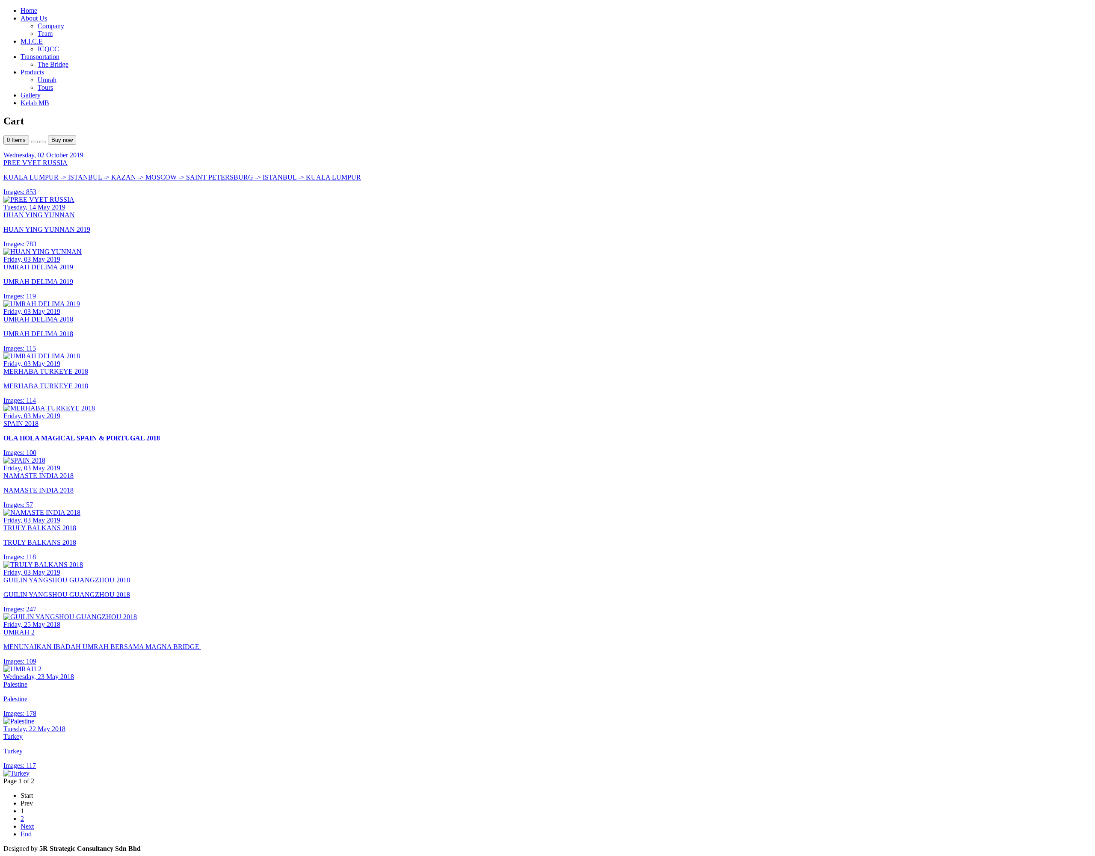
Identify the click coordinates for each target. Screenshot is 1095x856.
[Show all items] (34, 142)
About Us (34, 18)
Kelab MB (35, 102)
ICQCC (48, 49)
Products (32, 72)
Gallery (31, 95)
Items (16, 140)
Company (51, 26)
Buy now (62, 140)
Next (27, 826)
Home (29, 10)
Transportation (40, 56)
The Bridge (53, 64)
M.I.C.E (32, 41)
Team (45, 33)
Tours (45, 87)
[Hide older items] (42, 142)
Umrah (47, 79)
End (26, 834)
